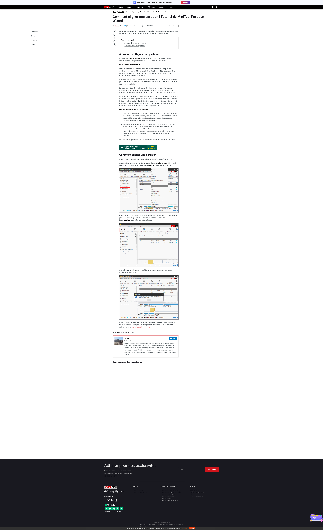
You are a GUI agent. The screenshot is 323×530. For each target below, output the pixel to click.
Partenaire (161, 7)
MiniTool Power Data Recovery (140, 492)
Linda (117, 26)
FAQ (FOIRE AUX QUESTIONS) (197, 492)
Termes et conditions (165, 522)
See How (185, 2)
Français (171, 26)
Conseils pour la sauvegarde (168, 494)
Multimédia (140, 7)
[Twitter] (125, 26)
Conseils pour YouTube (167, 498)
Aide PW (121, 12)
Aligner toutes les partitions (141, 327)
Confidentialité (156, 522)
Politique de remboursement (196, 496)
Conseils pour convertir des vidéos (170, 500)
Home (114, 12)
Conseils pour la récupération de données (171, 492)
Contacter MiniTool (194, 490)
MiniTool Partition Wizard (138, 490)
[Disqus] (146, 384)
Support (171, 7)
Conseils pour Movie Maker (168, 496)
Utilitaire (130, 7)
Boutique (120, 7)
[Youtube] (116, 500)
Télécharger (151, 7)
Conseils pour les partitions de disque (170, 490)
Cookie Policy (184, 528)
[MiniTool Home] (109, 7)
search (213, 7)
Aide (191, 494)
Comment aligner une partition (134, 46)
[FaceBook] (105, 500)
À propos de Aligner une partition (135, 43)
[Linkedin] (112, 500)
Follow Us (173, 338)
